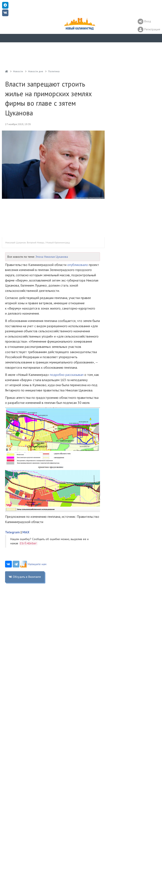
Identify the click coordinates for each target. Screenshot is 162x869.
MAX (25, 532)
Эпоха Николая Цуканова (51, 257)
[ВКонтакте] (8, 564)
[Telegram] (16, 564)
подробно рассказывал (67, 374)
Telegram (12, 532)
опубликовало (77, 265)
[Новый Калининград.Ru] (6, 71)
